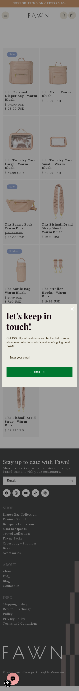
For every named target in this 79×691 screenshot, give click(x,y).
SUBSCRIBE (39, 372)
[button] (8, 683)
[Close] (72, 309)
